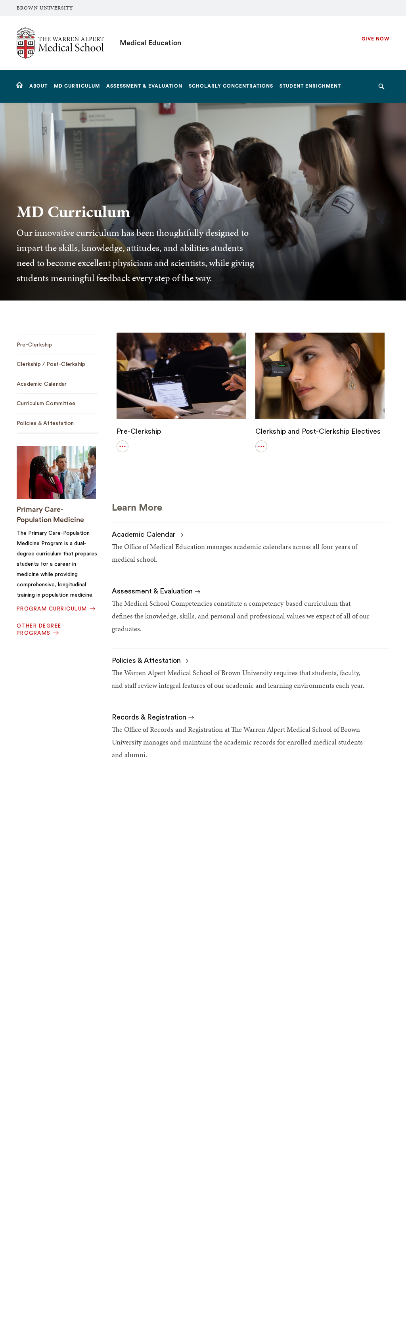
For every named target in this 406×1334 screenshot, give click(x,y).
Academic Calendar (145, 534)
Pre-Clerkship (139, 431)
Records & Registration (150, 717)
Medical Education (150, 42)
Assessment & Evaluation (153, 591)
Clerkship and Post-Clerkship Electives (318, 431)
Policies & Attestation (147, 660)
